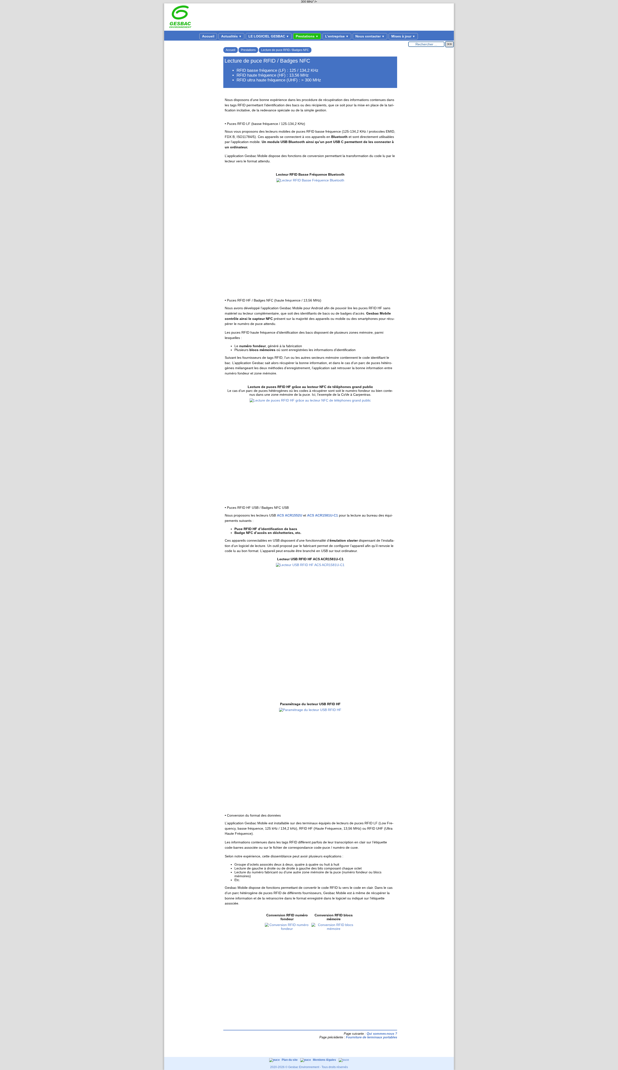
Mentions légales (325, 1060)
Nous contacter (370, 36)
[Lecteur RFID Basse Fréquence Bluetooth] (310, 180)
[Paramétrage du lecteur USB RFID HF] (310, 710)
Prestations (307, 36)
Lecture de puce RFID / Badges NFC (285, 50)
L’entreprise (337, 36)
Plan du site (290, 1060)
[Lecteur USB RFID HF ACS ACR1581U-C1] (310, 565)
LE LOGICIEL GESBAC (268, 36)
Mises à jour (403, 36)
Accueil (208, 36)
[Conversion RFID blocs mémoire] (333, 960)
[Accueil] (180, 29)
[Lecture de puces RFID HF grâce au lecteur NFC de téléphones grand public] (310, 400)
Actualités (231, 36)
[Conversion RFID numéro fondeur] (287, 960)
